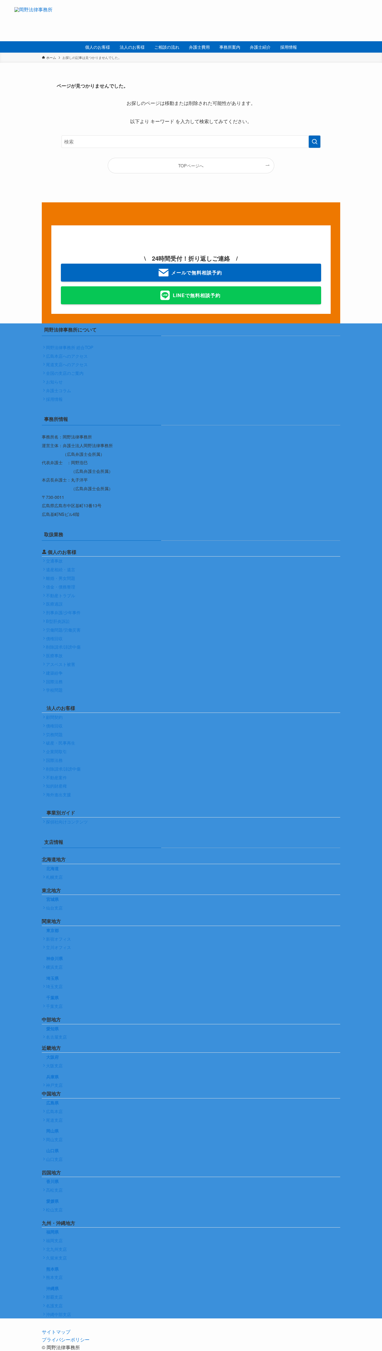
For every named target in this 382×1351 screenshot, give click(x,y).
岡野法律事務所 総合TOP (69, 347)
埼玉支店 (54, 986)
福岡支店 (54, 1240)
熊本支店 (54, 1277)
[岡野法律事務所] (33, 20)
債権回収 (54, 638)
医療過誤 (54, 603)
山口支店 (54, 1159)
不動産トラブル (60, 595)
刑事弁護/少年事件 (63, 612)
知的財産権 (56, 786)
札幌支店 (54, 877)
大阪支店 (54, 1065)
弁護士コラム (58, 390)
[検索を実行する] (315, 141)
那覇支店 (54, 1297)
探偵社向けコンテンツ (67, 821)
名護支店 (54, 1305)
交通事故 (54, 560)
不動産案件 (56, 777)
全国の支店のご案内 (65, 373)
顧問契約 (54, 717)
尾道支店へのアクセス (67, 364)
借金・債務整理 (60, 586)
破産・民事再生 (60, 742)
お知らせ (54, 381)
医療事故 (54, 655)
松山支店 (54, 1209)
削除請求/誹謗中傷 (63, 647)
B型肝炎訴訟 (58, 621)
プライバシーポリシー (66, 1339)
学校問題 (54, 690)
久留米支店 (56, 1257)
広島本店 (54, 1111)
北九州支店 (56, 1249)
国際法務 (54, 681)
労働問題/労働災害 (63, 629)
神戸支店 (54, 1085)
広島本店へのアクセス (67, 356)
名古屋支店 (56, 1037)
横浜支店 (54, 967)
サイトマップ (56, 1331)
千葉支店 (54, 1006)
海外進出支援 (58, 794)
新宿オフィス (58, 939)
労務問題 (54, 734)
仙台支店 (54, 907)
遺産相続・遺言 (60, 569)
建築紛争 (54, 673)
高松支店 (54, 1190)
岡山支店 (54, 1139)
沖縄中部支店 (58, 1314)
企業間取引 (56, 751)
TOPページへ (191, 165)
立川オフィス (58, 947)
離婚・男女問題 (60, 578)
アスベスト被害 (60, 664)
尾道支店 (54, 1120)
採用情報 (54, 399)
